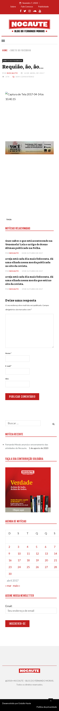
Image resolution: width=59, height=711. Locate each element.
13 (46, 553)
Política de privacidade (47, 707)
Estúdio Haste (25, 703)
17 (19, 560)
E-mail (8, 366)
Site (7, 379)
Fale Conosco (27, 6)
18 (28, 560)
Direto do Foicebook (20, 50)
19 (37, 560)
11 (28, 553)
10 (19, 553)
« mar (8, 585)
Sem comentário (25, 77)
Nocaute (12, 73)
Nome (8, 353)
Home (5, 50)
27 (46, 567)
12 (37, 553)
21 (55, 560)
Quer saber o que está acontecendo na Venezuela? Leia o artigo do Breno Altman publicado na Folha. (28, 244)
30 (9, 573)
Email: (8, 606)
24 (19, 567)
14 (55, 553)
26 (37, 567)
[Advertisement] (29, 185)
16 (9, 560)
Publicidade (43, 6)
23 (9, 567)
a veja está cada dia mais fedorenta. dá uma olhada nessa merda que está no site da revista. (29, 280)
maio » (16, 585)
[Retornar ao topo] (50, 700)
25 (28, 567)
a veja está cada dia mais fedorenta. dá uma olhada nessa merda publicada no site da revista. (29, 262)
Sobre (13, 6)
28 (55, 567)
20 (46, 560)
